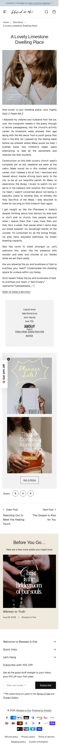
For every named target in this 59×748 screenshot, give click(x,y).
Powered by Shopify (41, 710)
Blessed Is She (22, 710)
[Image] (29, 386)
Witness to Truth (14, 611)
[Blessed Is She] (22, 11)
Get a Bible (29, 480)
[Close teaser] (8, 359)
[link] (15, 493)
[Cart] (54, 11)
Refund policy (10, 736)
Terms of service (45, 736)
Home (6, 22)
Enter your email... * (16, 685)
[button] (4, 374)
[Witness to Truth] (29, 581)
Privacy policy (27, 736)
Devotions (18, 22)
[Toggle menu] (5, 11)
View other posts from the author (29, 333)
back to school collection (39, 1)
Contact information (37, 741)
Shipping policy (17, 741)
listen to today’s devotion (16, 291)
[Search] (46, 11)
